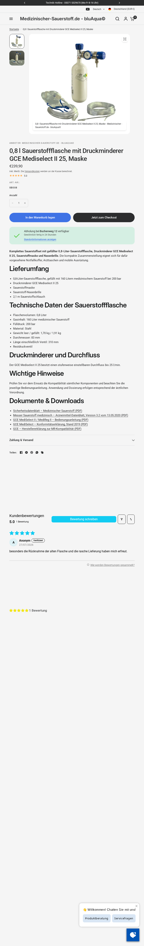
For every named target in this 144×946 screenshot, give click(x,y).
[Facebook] (21, 452)
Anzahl (13, 195)
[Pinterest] (31, 452)
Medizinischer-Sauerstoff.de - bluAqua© (63, 19)
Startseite (14, 29)
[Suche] (117, 19)
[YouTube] (87, 9)
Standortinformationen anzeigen (40, 239)
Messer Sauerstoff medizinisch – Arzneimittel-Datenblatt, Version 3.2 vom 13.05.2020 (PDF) (70, 415)
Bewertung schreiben (84, 519)
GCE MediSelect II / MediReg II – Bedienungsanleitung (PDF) (50, 419)
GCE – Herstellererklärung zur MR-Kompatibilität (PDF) (47, 428)
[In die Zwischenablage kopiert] (42, 452)
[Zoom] (125, 39)
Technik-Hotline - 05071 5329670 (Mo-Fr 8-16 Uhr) (72, 2)
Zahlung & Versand (21, 440)
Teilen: (13, 452)
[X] (26, 452)
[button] (19, 610)
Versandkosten (32, 171)
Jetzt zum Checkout (104, 217)
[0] (131, 19)
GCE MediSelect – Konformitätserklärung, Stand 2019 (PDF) (50, 424)
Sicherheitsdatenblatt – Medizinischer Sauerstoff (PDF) (47, 410)
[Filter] (122, 519)
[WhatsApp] (37, 452)
